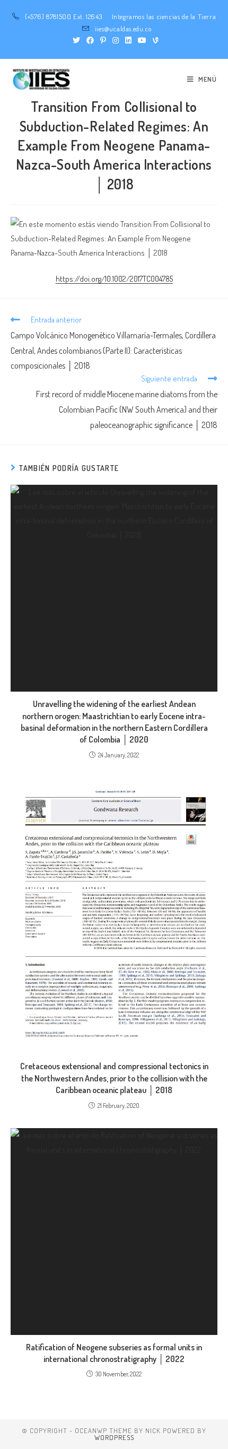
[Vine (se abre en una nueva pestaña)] (154, 40)
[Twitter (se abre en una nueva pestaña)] (76, 40)
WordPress (114, 1437)
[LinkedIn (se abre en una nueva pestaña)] (128, 40)
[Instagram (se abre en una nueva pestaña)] (115, 40)
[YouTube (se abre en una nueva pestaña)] (142, 40)
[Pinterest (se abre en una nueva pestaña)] (103, 40)
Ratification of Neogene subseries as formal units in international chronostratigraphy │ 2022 (114, 1353)
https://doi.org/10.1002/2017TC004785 (114, 279)
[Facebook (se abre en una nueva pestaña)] (90, 40)
